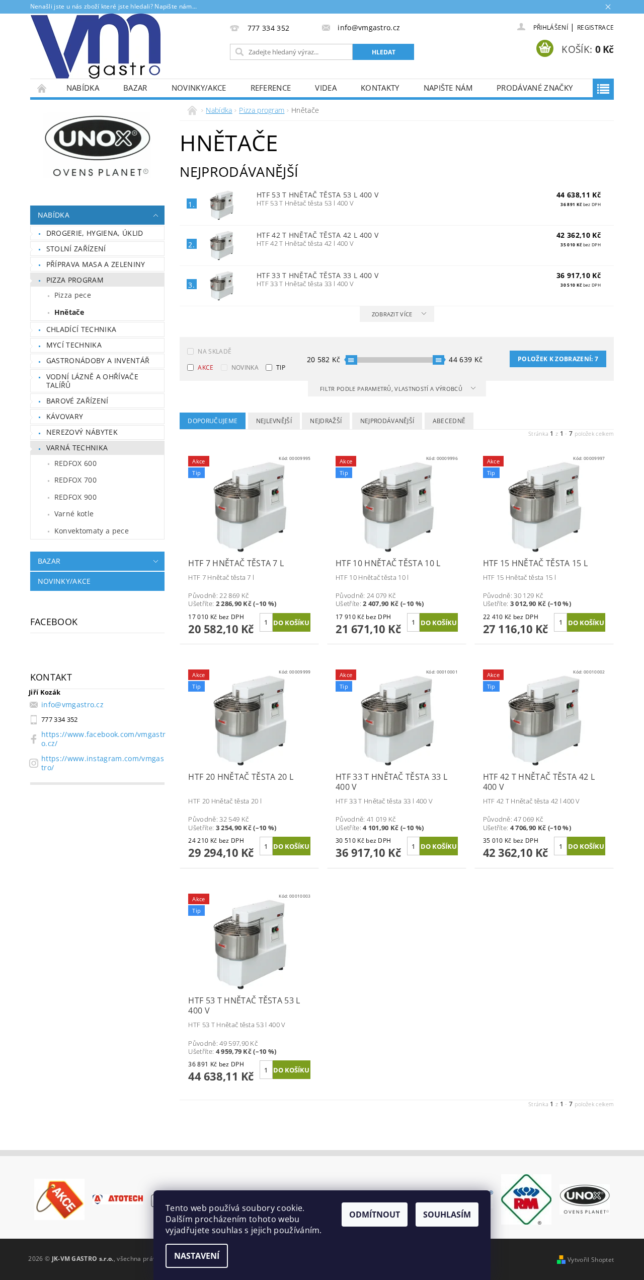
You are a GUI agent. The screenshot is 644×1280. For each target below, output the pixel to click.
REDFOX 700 (75, 480)
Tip (280, 367)
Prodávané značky (535, 88)
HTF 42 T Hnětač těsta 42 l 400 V (317, 235)
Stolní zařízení (76, 248)
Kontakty (380, 88)
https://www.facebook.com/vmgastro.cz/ (103, 738)
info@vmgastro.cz (72, 704)
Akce (205, 367)
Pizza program (75, 280)
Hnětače (69, 312)
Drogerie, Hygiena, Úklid (94, 233)
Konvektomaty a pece (91, 530)
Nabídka (82, 88)
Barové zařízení (77, 401)
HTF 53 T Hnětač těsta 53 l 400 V (317, 194)
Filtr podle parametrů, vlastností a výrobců (392, 388)
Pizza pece (72, 295)
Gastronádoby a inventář (97, 360)
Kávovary (65, 416)
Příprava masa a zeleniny (95, 264)
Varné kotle (74, 513)
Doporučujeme (212, 421)
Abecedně (449, 421)
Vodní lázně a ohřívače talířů (92, 381)
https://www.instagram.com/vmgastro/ (102, 763)
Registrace (595, 27)
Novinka (245, 367)
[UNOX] (584, 1198)
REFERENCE (271, 88)
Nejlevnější (274, 421)
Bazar (135, 88)
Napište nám (448, 88)
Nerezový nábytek (82, 432)
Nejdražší (326, 421)
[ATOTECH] (118, 1198)
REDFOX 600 (75, 463)
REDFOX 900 (75, 497)
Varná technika (77, 447)
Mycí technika (74, 345)
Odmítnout (374, 1214)
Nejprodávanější (387, 421)
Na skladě (214, 351)
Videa (326, 88)
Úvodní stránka (42, 88)
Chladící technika (81, 329)
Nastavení (196, 1255)
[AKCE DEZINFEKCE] (59, 1198)
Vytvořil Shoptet (591, 1259)
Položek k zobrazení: (558, 359)
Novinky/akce (199, 88)
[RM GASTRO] (526, 1198)
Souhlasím (447, 1214)
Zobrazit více (392, 314)
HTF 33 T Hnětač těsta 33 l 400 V (317, 275)
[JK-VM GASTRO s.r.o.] (95, 46)
